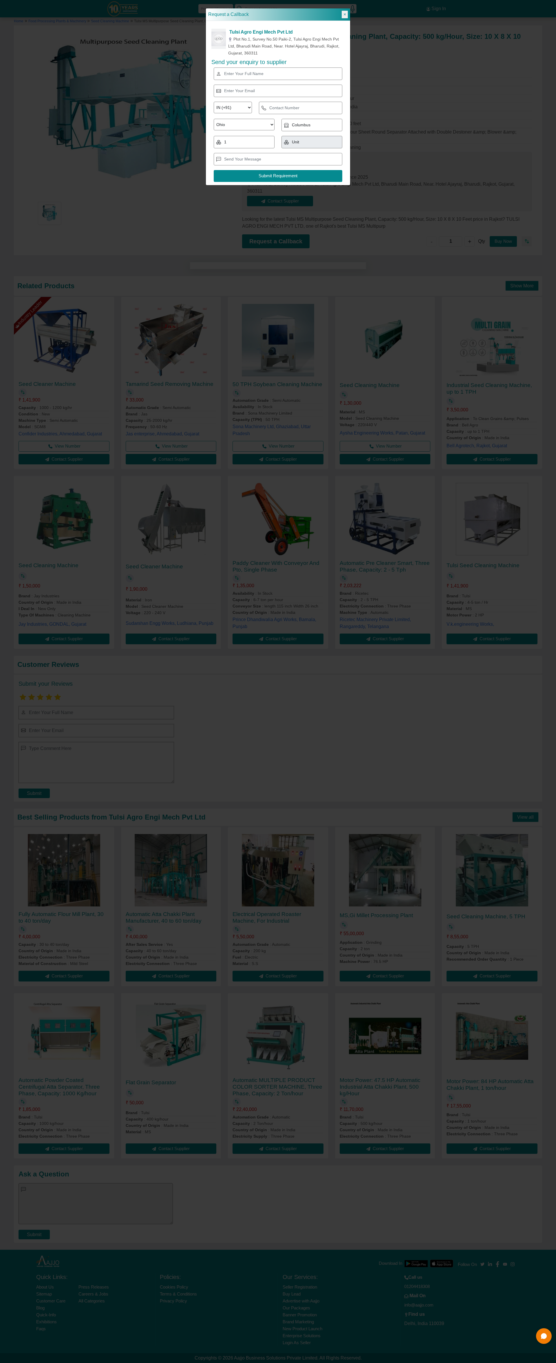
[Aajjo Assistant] (544, 1336)
